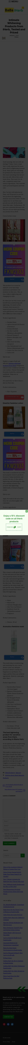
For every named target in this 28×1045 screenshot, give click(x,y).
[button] (11, 527)
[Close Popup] (27, 511)
